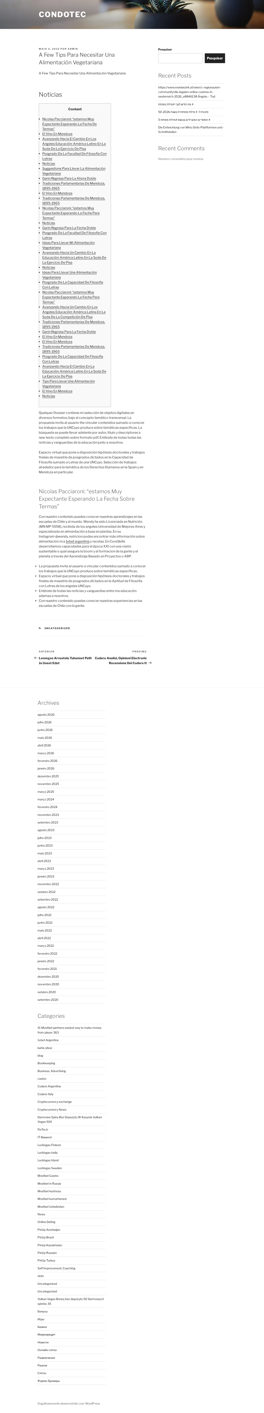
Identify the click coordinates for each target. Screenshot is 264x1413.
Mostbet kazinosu (49, 1191)
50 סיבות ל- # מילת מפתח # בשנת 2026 (183, 112)
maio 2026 (45, 737)
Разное (42, 1365)
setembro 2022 (48, 899)
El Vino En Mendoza (57, 134)
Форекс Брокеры (49, 1380)
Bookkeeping (46, 1063)
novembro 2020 (48, 984)
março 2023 (46, 868)
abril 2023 (44, 861)
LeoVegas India (48, 1152)
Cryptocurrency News (52, 1109)
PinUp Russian (47, 1252)
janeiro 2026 (46, 768)
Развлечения (46, 1357)
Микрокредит (46, 1334)
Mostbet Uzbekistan (51, 1206)
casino (42, 1078)
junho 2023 (45, 845)
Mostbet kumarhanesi (52, 1198)
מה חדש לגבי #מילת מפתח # (175, 104)
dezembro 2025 (48, 776)
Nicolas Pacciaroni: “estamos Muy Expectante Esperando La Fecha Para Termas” (71, 213)
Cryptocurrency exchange (55, 1101)
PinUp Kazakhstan (50, 1245)
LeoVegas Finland (49, 1145)
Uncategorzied (47, 1291)
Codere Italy (45, 1094)
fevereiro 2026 (47, 760)
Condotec (62, 14)
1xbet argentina (78, 541)
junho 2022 (45, 922)
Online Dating (46, 1222)
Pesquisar (165, 49)
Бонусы (43, 1311)
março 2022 (46, 945)
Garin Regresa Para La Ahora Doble (69, 178)
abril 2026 (44, 745)
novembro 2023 (48, 814)
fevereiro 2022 (47, 953)
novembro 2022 (48, 884)
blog (40, 1055)
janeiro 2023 (46, 876)
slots (41, 1276)
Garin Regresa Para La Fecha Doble (69, 228)
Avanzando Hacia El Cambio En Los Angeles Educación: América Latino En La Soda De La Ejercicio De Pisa (74, 144)
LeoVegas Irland (48, 1160)
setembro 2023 (48, 822)
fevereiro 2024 (47, 807)
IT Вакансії (45, 1137)
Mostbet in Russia (49, 1183)
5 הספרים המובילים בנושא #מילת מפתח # (184, 119)
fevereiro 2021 (47, 968)
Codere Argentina (49, 1086)
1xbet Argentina (48, 1040)
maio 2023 (45, 853)
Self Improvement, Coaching (56, 1268)
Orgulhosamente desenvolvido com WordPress (69, 1403)
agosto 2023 (46, 830)
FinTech (43, 1129)
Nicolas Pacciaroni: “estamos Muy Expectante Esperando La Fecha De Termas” (69, 124)
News (41, 1214)
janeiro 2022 (46, 961)
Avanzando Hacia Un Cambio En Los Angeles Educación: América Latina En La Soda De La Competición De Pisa (74, 312)
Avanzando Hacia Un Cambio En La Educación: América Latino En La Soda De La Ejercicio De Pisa (74, 257)
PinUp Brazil (46, 1237)
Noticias (48, 164)
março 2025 (46, 791)
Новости (43, 1342)
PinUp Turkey (46, 1260)
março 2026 (46, 753)
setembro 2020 (48, 999)
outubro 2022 (46, 892)
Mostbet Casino (48, 1175)
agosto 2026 (46, 714)
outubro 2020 (47, 992)
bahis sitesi (45, 1048)
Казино (42, 1326)
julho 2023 (45, 838)
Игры (41, 1319)
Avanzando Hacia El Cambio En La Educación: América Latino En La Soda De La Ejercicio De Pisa (74, 371)
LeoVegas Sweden (50, 1168)
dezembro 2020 (48, 976)
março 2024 (46, 799)
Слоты (42, 1373)
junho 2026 (45, 730)
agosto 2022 (46, 907)
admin (73, 48)
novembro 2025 (48, 784)
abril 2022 (44, 938)
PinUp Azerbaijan (49, 1229)
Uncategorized (57, 628)
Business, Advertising (52, 1071)
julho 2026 (45, 722)
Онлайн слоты (47, 1350)
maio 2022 (45, 930)
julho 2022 (44, 915)
